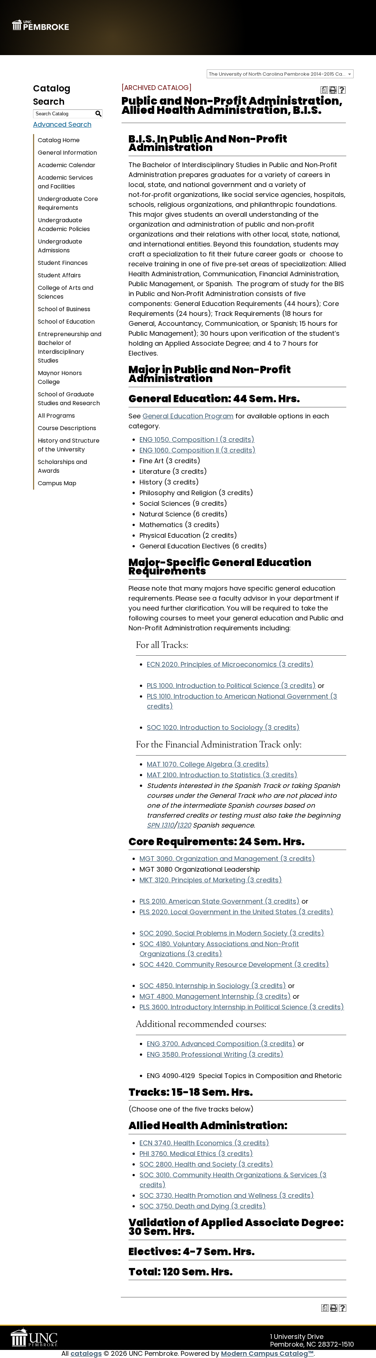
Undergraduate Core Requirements (68, 203)
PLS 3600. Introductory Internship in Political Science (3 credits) (242, 1007)
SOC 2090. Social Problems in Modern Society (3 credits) (232, 933)
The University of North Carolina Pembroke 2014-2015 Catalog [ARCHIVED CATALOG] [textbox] (281, 74)
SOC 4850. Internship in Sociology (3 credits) (213, 985)
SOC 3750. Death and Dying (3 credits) (203, 1206)
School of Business (64, 309)
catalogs (86, 1353)
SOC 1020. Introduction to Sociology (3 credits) (223, 727)
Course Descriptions (67, 428)
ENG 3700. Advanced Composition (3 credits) (221, 1043)
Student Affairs (59, 275)
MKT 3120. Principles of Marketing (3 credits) (211, 880)
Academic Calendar (66, 165)
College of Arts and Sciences (65, 292)
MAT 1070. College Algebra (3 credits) (208, 764)
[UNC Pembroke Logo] (35, 1337)
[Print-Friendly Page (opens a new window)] (333, 90)
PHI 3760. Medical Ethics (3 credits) (196, 1153)
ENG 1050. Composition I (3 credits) (197, 439)
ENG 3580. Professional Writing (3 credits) (215, 1054)
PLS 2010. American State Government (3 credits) (220, 901)
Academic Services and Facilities (65, 182)
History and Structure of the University (69, 445)
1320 (184, 825)
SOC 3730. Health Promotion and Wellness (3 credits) (227, 1195)
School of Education (66, 321)
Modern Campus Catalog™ (267, 1353)
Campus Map (57, 483)
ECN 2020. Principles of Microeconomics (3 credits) (230, 664)
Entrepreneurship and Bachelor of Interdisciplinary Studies (69, 347)
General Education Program (188, 416)
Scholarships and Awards (62, 466)
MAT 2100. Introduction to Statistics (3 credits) (222, 774)
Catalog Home (59, 140)
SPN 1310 (160, 825)
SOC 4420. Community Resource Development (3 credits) (234, 964)
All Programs (56, 415)
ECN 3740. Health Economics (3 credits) (204, 1143)
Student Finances (63, 263)
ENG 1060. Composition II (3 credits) (198, 450)
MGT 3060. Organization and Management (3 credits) (227, 858)
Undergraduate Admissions (60, 246)
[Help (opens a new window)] (342, 90)
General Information (67, 152)
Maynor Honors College (60, 377)
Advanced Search (62, 124)
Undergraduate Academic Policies (64, 224)
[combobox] (280, 73)
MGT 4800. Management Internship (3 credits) (215, 996)
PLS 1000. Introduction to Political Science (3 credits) (231, 685)
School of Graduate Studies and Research (69, 398)
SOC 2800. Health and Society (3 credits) (206, 1164)
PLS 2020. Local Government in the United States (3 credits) (236, 911)
